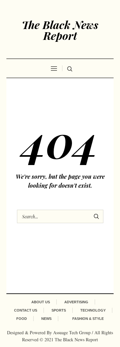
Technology (93, 310)
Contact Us (25, 310)
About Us (40, 302)
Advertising (76, 302)
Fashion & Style (88, 319)
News (46, 319)
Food (21, 319)
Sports (59, 310)
